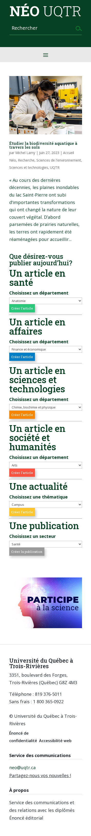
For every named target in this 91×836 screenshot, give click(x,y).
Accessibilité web (55, 740)
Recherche (26, 160)
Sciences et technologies (28, 167)
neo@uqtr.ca (22, 767)
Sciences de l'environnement (58, 160)
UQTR (54, 167)
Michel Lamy (25, 152)
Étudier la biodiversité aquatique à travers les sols (43, 145)
